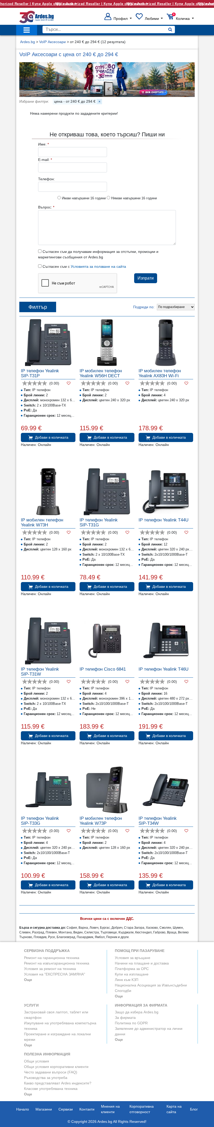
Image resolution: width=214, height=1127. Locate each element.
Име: (43, 144)
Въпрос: (46, 207)
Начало (22, 1109)
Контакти (86, 1109)
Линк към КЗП (126, 980)
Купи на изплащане (131, 974)
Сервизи (65, 1109)
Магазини (43, 1109)
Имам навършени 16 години (83, 198)
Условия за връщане (132, 958)
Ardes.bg (27, 42)
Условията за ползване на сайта (98, 266)
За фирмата (125, 1017)
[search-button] (170, 29)
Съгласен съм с (83, 266)
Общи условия (36, 1061)
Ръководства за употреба (45, 1078)
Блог (194, 1109)
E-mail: (45, 160)
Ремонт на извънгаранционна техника (56, 963)
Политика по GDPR (131, 1023)
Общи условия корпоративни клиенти (56, 1067)
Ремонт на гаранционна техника (51, 958)
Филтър (37, 307)
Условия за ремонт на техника (50, 969)
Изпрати (146, 278)
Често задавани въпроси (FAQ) (50, 1072)
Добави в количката (51, 437)
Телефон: (46, 179)
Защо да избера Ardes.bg (136, 1012)
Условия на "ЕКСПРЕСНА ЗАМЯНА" (54, 974)
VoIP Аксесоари (52, 42)
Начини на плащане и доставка (142, 963)
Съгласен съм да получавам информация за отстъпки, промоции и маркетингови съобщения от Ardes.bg (98, 254)
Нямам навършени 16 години (133, 198)
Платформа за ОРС (132, 969)
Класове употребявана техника (51, 1089)
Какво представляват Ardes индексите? (57, 1083)
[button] (118, 18)
